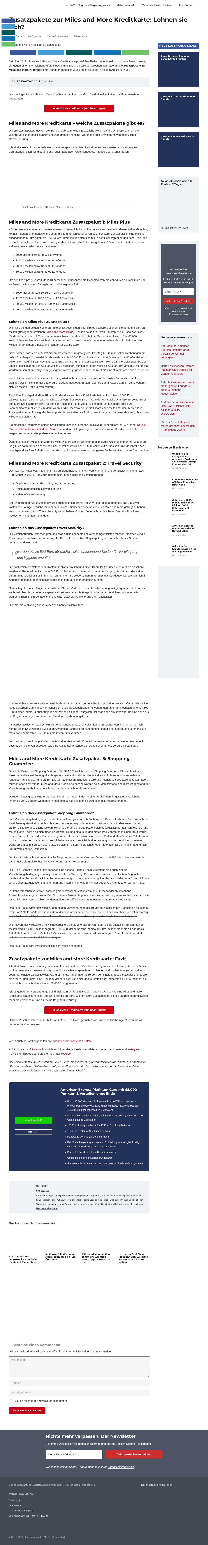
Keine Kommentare (57, 36)
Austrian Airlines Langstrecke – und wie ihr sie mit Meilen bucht (24, 1259)
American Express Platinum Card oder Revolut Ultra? (183, 528)
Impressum (15, 1505)
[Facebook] (172, 1537)
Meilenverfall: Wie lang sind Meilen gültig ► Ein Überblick (60, 1257)
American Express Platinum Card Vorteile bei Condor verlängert (177, 369)
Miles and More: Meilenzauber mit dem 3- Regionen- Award (178, 426)
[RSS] (195, 1537)
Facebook (38, 1049)
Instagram (133, 1049)
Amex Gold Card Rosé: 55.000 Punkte (178, 97)
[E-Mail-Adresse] (165, 1537)
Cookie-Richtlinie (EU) (21, 1510)
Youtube (66, 1053)
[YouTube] (180, 1537)
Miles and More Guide (59, 332)
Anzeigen (48, 81)
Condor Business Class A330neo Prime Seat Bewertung (185, 482)
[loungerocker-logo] (16, 5)
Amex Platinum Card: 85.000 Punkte (177, 137)
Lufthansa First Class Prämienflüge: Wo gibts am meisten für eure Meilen (133, 1258)
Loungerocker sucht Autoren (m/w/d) (28, 1515)
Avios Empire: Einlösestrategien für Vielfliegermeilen (184, 549)
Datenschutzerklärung (178, 314)
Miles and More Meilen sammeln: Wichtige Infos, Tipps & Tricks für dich (96, 1258)
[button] (112, 5)
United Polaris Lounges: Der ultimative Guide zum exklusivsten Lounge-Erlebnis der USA (184, 459)
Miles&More (80, 36)
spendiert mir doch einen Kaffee (72, 1041)
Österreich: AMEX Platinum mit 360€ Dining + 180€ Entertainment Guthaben (183, 505)
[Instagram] (188, 1537)
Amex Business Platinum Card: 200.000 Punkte (175, 57)
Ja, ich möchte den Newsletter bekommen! (40, 1400)
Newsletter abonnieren (47, 1208)
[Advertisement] (178, 621)
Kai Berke (167, 345)
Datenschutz (15, 1500)
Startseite (26, 1484)
